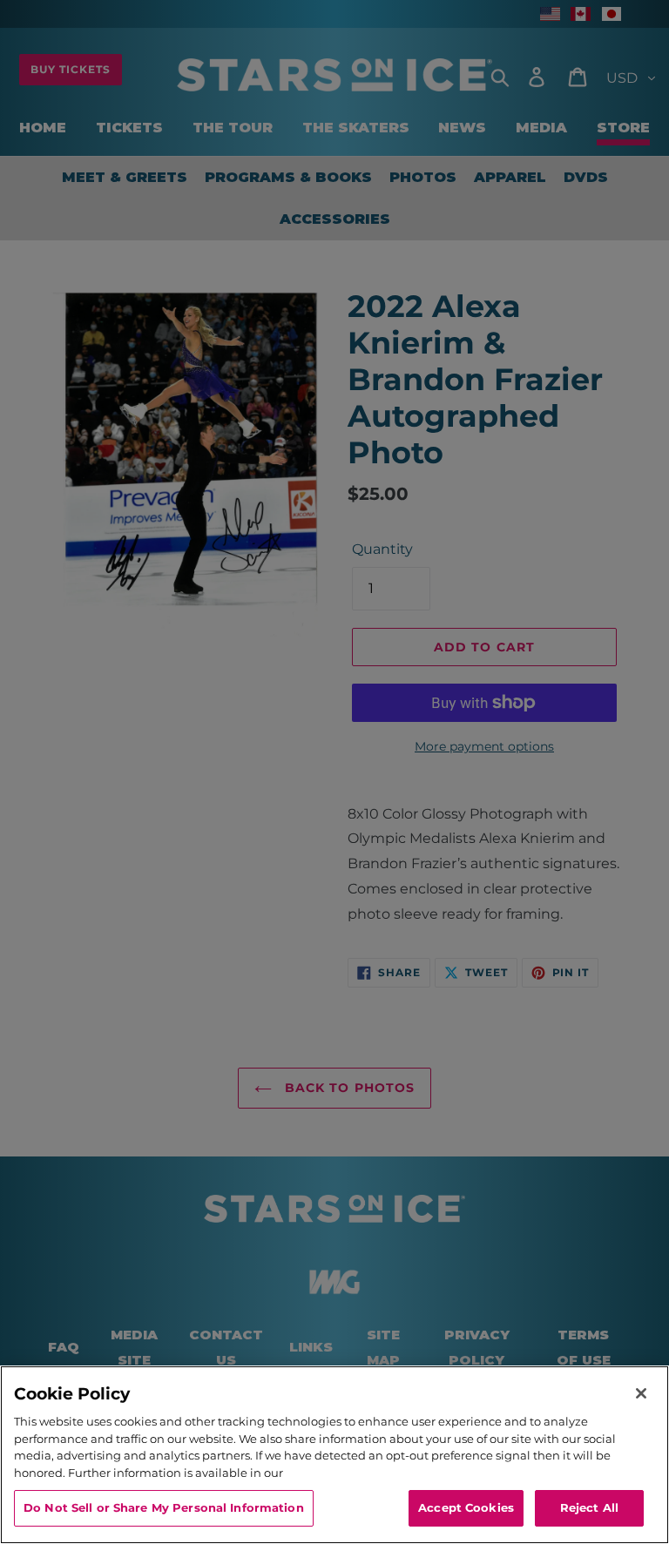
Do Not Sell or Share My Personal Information (164, 1507)
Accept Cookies (466, 1507)
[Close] (641, 1393)
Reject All (589, 1507)
